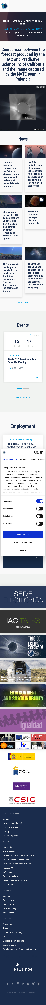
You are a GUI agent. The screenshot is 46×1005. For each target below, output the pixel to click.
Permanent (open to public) (19, 440)
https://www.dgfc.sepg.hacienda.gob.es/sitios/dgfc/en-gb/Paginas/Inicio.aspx (23, 737)
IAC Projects (8, 872)
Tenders (6, 928)
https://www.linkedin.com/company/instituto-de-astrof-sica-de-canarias (23, 983)
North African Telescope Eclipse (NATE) (23, 29)
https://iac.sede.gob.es (23, 597)
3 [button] (27, 388)
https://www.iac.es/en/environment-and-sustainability (23, 695)
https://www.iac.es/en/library (7, 737)
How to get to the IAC (12, 823)
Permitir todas (23, 535)
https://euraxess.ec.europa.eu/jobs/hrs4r (23, 745)
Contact (6, 819)
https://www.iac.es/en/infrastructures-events (23, 671)
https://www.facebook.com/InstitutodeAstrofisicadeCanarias (12, 983)
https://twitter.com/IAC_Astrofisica (7, 983)
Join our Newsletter (23, 967)
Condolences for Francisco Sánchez (19, 949)
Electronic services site (13, 941)
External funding (10, 876)
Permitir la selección (23, 542)
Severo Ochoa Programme (15, 880)
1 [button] (19, 388)
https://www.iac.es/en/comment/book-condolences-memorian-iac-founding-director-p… (38, 745)
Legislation (8, 847)
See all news (23, 302)
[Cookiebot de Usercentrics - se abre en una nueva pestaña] (32, 452)
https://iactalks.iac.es (23, 621)
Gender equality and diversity (16, 859)
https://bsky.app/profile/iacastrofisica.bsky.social (33, 983)
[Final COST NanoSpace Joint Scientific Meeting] (36, 377)
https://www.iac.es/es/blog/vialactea (38, 983)
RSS (5, 936)
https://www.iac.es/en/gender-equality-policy (23, 720)
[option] (23, 357)
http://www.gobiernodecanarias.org (21, 771)
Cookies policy (9, 908)
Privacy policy (9, 900)
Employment (8, 924)
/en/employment (35, 558)
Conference (13, 356)
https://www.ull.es (21, 786)
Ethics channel (9, 945)
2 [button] (24, 388)
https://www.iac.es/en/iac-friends (7, 745)
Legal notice (8, 904)
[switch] (39, 508)
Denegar (23, 550)
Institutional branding (12, 932)
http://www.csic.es (21, 800)
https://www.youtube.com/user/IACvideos (28, 983)
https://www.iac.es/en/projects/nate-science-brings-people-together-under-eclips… (23, 646)
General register (10, 836)
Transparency (9, 851)
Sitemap (6, 896)
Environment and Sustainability (17, 864)
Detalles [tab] (23, 459)
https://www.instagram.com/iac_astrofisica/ (17, 983)
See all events (23, 397)
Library (6, 831)
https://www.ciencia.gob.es (21, 756)
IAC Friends (8, 884)
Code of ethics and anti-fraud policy (19, 855)
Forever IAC (8, 868)
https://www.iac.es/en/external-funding (38, 737)
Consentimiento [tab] (10, 459)
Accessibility (8, 913)
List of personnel (10, 827)
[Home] (4, 6)
